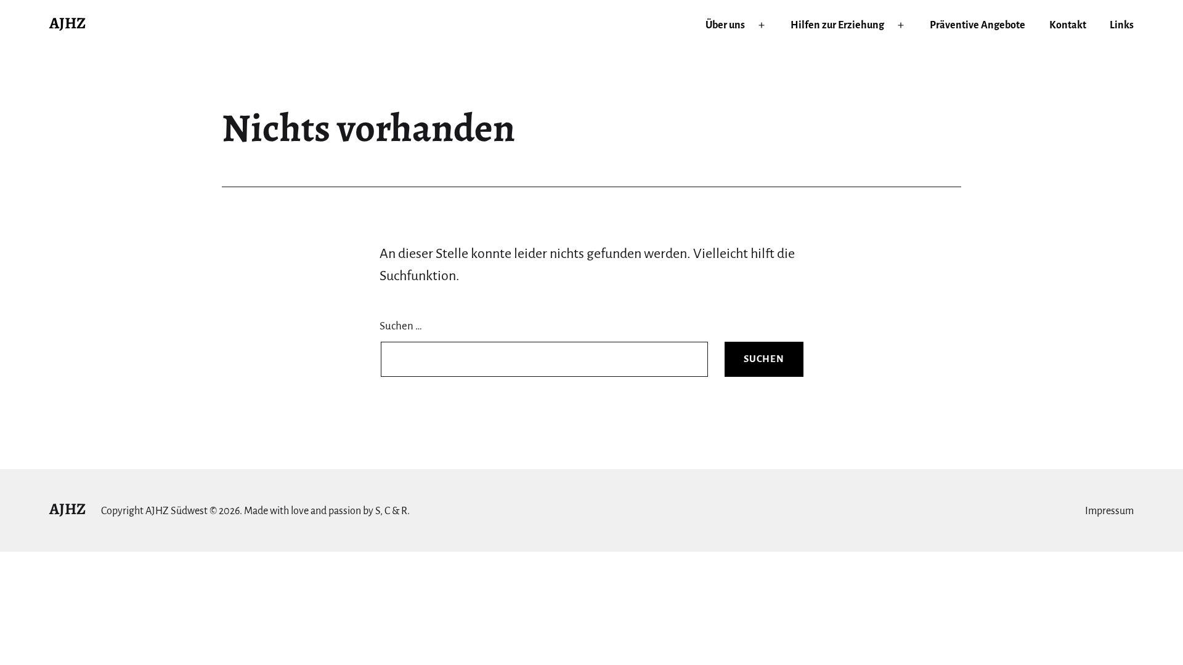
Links (1122, 25)
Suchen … (401, 326)
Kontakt (1067, 25)
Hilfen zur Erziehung (837, 25)
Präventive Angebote (977, 25)
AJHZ (67, 23)
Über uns (725, 25)
